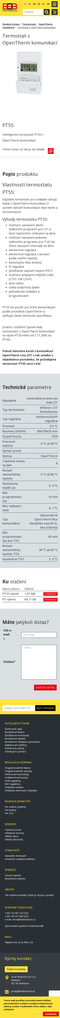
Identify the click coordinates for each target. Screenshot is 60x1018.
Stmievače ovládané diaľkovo (20, 859)
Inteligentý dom (17, 723)
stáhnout (50, 593)
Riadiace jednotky (18, 801)
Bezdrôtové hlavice (15, 732)
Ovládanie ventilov (14, 787)
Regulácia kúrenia (18, 762)
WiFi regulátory (12, 784)
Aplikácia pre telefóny (16, 745)
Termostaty (29, 24)
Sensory (10, 824)
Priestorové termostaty (17, 774)
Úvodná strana (10, 24)
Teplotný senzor (13, 829)
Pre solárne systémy (15, 806)
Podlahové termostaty (16, 777)
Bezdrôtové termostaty (17, 735)
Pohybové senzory (14, 833)
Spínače (10, 870)
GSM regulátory (13, 780)
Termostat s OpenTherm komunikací (36, 27)
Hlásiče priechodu (14, 839)
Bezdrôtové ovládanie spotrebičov (22, 741)
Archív (9, 889)
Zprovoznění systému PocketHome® (24, 925)
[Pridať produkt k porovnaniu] (51, 151)
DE (39, 4)
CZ (29, 4)
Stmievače (12, 850)
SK (25, 4)
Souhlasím (50, 1014)
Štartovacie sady (13, 728)
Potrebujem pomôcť (15, 751)
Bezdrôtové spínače (15, 738)
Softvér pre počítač (14, 748)
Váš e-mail (7, 632)
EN (34, 4)
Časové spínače (13, 875)
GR (48, 4)
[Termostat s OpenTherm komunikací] (30, 84)
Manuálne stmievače (15, 855)
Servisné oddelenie (19, 907)
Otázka (8, 662)
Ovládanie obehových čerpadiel (21, 790)
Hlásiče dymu (12, 836)
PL (43, 4)
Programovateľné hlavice (18, 767)
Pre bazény (10, 810)
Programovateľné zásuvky (18, 771)
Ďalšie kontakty (16, 969)
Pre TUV (9, 813)
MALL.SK (28, 942)
